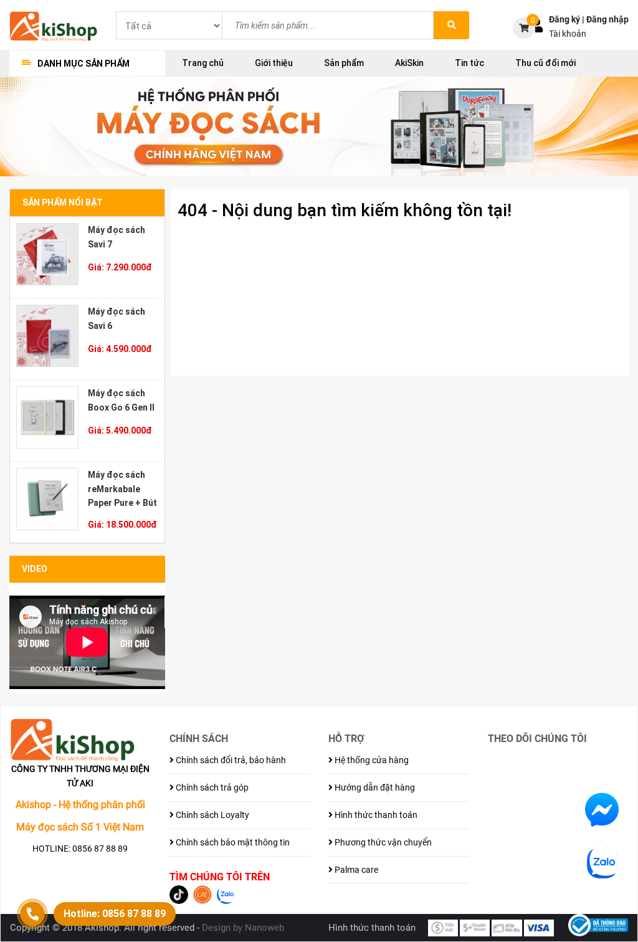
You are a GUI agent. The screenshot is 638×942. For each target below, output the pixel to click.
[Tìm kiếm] (451, 25)
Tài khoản (567, 34)
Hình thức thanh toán (375, 815)
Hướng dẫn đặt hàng (374, 787)
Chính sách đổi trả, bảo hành (230, 760)
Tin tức (469, 63)
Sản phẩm (344, 63)
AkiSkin (409, 63)
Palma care (355, 870)
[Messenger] (602, 809)
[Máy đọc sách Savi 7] (47, 254)
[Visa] (539, 927)
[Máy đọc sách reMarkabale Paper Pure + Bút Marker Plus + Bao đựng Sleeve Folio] (47, 499)
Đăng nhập (607, 19)
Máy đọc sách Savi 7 (116, 237)
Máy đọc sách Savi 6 (116, 319)
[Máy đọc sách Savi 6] (47, 336)
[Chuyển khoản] (475, 927)
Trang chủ (203, 63)
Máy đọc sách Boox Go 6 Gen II (121, 400)
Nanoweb (264, 927)
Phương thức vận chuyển (382, 842)
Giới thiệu (274, 63)
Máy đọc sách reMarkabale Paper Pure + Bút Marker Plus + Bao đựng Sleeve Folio (123, 489)
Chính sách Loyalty (211, 815)
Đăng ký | (567, 19)
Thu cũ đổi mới (545, 63)
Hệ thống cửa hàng (371, 760)
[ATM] (506, 927)
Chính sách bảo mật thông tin (232, 842)
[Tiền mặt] (443, 927)
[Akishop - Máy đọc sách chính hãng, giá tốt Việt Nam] (53, 26)
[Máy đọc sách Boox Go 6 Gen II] (47, 417)
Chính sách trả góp (211, 787)
